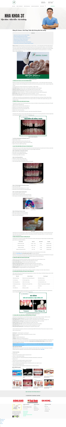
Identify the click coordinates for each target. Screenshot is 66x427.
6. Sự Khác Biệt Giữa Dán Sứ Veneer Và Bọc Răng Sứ (22, 41)
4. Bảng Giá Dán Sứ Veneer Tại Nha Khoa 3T (20, 39)
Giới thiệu (35, 406)
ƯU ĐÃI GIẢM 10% (19, 253)
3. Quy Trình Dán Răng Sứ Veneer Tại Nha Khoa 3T (21, 37)
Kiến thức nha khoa (36, 409)
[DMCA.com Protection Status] (15, 416)
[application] (15, 6)
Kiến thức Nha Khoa (27, 6)
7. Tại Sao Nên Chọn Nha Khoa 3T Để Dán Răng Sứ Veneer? (23, 43)
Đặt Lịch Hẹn (42, 6)
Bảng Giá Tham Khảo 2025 (35, 6)
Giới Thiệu (13, 6)
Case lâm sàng (36, 410)
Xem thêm (42, 349)
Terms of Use (25, 412)
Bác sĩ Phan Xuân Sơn (22, 343)
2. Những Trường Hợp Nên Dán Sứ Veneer (20, 36)
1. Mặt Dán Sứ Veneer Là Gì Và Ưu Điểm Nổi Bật (21, 35)
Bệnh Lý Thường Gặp (19, 6)
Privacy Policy (25, 411)
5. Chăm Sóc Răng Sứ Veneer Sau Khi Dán (20, 40)
